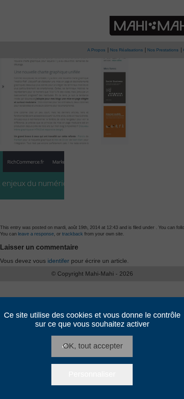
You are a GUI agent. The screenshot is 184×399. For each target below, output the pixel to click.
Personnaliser (92, 374)
